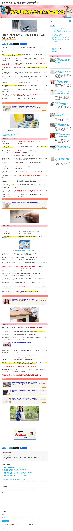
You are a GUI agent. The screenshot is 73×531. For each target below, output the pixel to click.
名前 (3, 508)
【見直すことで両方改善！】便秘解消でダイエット (14, 470)
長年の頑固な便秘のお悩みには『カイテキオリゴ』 (24, 250)
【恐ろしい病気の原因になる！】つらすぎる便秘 (13, 467)
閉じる (11, 130)
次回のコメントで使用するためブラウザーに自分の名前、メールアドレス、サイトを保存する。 (22, 517)
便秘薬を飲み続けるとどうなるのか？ (10, 132)
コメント (4, 492)
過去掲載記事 (54, 51)
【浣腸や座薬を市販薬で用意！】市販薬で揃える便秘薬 (15, 475)
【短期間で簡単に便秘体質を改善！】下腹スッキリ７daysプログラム (33, 481)
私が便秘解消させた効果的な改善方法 (20, 2)
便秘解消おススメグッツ (57, 49)
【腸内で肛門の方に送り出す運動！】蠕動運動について (15, 469)
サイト (3, 514)
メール (4, 511)
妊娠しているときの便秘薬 (8, 135)
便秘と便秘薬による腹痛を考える (9, 134)
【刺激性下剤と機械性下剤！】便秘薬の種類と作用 (14, 473)
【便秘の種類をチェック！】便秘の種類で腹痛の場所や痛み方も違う (18, 472)
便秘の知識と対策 (5, 40)
